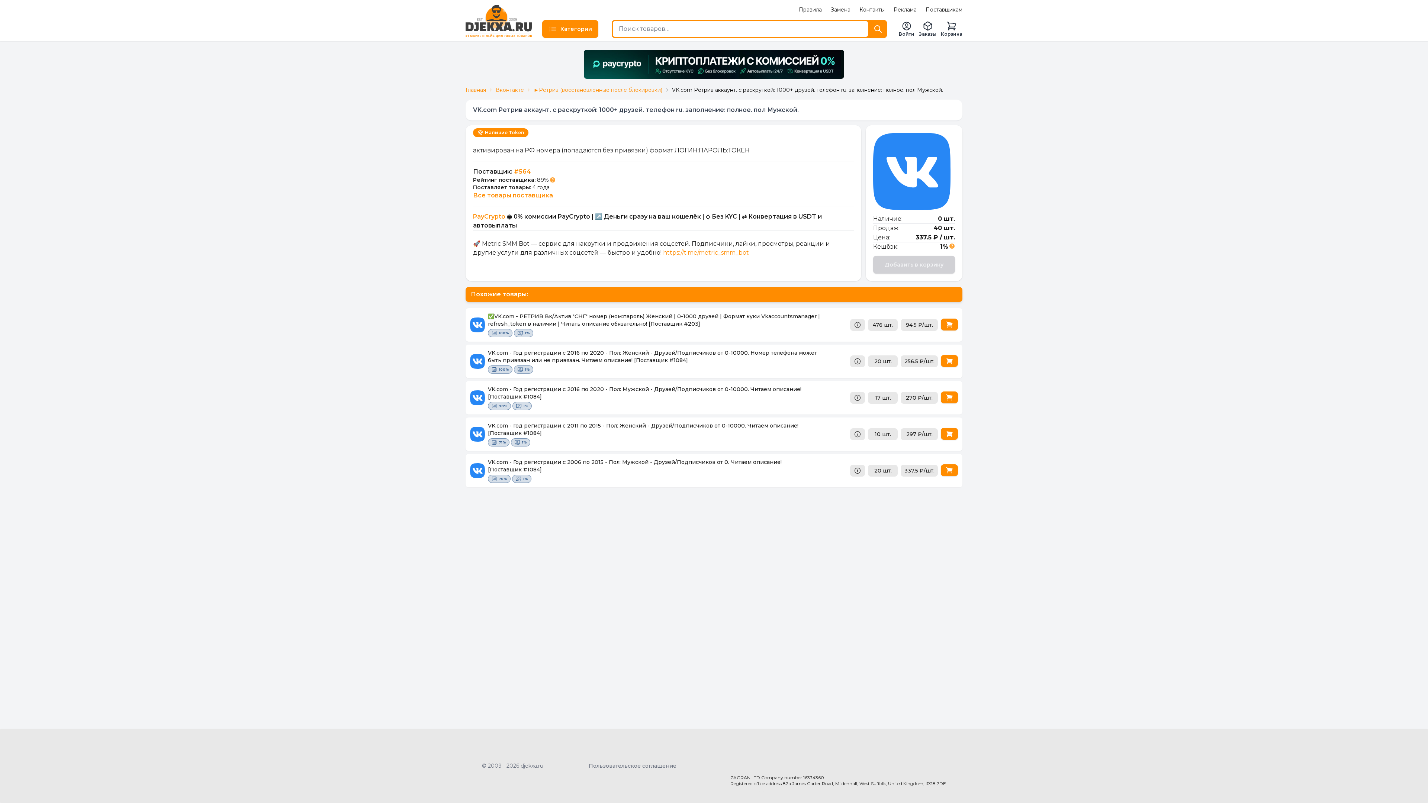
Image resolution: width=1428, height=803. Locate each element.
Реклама (905, 9)
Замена (840, 9)
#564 (522, 171)
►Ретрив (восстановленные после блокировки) (598, 90)
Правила (810, 9)
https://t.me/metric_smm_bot (706, 252)
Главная (476, 90)
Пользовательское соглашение (632, 765)
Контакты (872, 9)
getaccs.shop (747, 790)
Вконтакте (510, 90)
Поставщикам (944, 9)
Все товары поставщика (513, 195)
